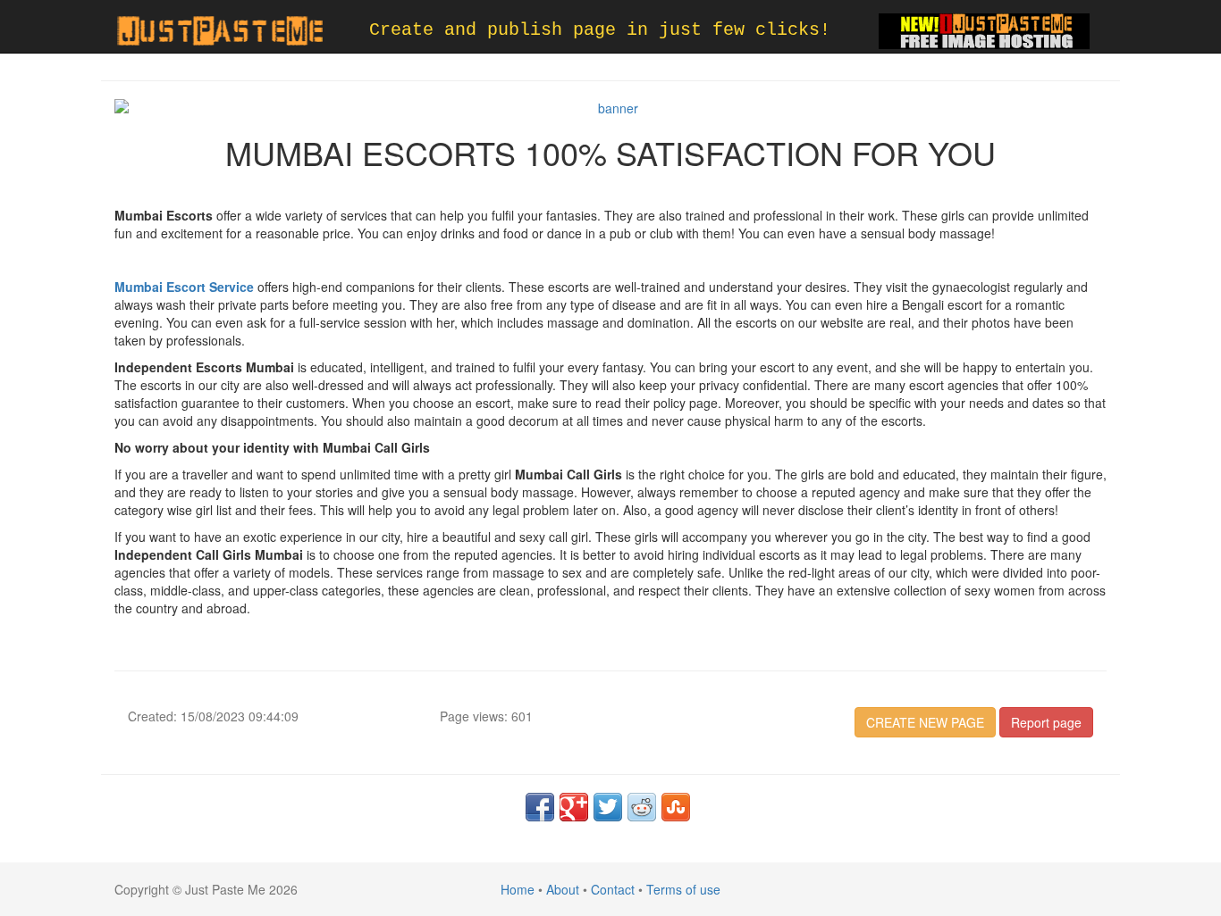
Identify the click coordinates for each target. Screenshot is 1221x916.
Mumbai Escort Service (184, 287)
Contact (613, 889)
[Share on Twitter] (608, 807)
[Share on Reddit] (641, 807)
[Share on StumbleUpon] (675, 807)
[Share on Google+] (574, 807)
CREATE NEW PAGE (925, 722)
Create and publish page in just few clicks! (599, 30)
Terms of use (683, 889)
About (562, 889)
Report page (1046, 722)
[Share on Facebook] (540, 807)
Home (518, 889)
